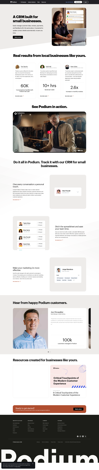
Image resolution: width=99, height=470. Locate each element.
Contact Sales (45, 425)
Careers (44, 426)
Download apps (31, 430)
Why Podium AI (46, 423)
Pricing (29, 426)
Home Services (16, 426)
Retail (14, 428)
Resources (44, 2)
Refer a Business (31, 428)
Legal (44, 430)
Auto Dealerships (16, 423)
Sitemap (38, 441)
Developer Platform (61, 430)
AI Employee (23, 2)
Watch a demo (78, 2)
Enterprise (15, 432)
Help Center (45, 428)
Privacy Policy (53, 441)
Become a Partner (61, 423)
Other (14, 430)
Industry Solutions (31, 2)
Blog (29, 425)
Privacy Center (60, 441)
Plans (38, 2)
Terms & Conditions (45, 441)
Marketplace (60, 428)
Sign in (86, 2)
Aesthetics (15, 425)
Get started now (16, 199)
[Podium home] (14, 2)
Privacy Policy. (17, 466)
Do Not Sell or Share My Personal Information (72, 441)
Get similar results (18, 96)
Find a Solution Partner (62, 425)
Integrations (60, 426)
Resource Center (31, 423)
